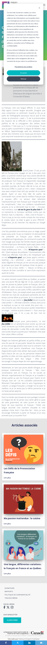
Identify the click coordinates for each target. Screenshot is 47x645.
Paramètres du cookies (23, 67)
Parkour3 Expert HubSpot (28, 639)
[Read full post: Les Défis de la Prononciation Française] (23, 463)
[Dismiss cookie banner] (39, 8)
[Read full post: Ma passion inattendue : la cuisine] (23, 513)
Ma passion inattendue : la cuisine (22, 518)
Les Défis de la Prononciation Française (19, 470)
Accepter (23, 73)
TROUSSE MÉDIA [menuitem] (11, 598)
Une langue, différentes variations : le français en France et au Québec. (23, 566)
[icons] (5, 608)
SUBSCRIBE (12, 620)
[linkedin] (29, 642)
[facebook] (6, 642)
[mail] (41, 642)
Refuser (23, 79)
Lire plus (7, 477)
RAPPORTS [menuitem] (9, 591)
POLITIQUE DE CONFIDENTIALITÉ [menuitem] (17, 595)
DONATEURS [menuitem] (9, 588)
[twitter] (18, 642)
